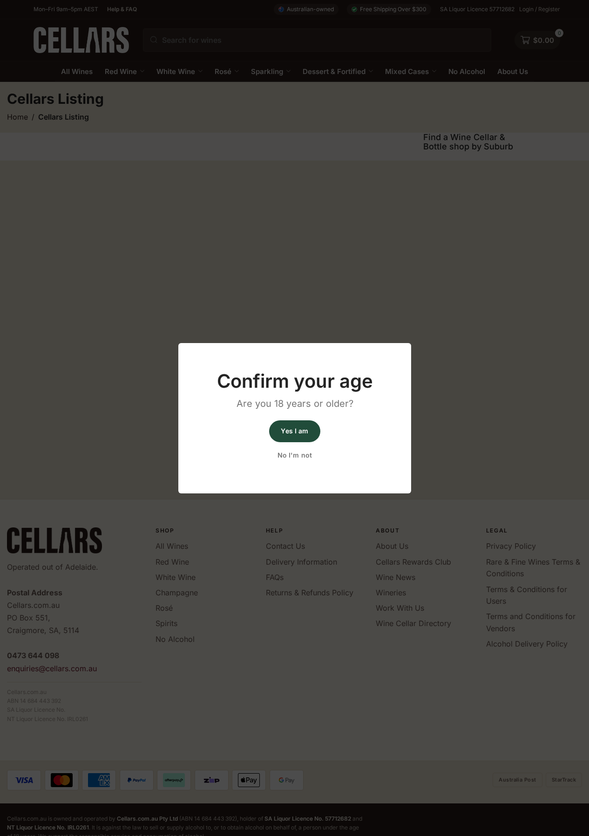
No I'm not (294, 455)
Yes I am (294, 431)
